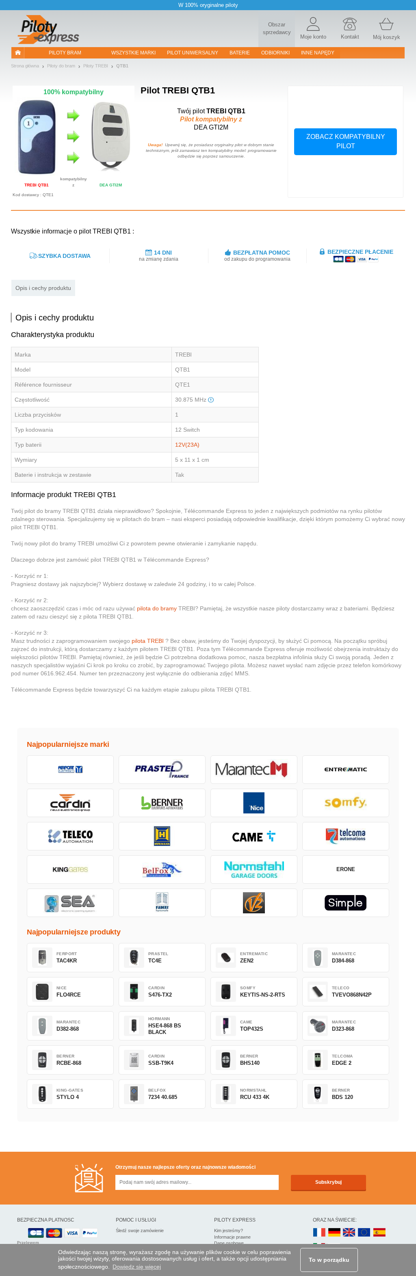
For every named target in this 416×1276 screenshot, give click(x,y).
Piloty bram (65, 53)
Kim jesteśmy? (228, 1230)
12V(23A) (187, 444)
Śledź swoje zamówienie (140, 1230)
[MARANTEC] (253, 769)
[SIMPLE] (345, 903)
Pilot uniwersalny (192, 53)
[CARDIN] (70, 803)
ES (379, 1233)
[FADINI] (162, 903)
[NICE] (253, 803)
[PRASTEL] (162, 769)
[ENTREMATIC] (345, 769)
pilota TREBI (148, 641)
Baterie (240, 53)
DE (334, 1233)
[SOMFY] (345, 803)
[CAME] (253, 836)
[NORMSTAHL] (253, 869)
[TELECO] (70, 836)
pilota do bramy (157, 608)
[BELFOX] (162, 869)
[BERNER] (162, 803)
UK (349, 1233)
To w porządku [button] (329, 1260)
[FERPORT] (70, 769)
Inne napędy (317, 53)
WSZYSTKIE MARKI (133, 53)
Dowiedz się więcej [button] (137, 1266)
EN (364, 1233)
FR (319, 1233)
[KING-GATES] (70, 869)
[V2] (253, 903)
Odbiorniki (275, 53)
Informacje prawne (232, 1237)
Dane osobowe (229, 1243)
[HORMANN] (162, 836)
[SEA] (70, 903)
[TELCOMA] (345, 836)
